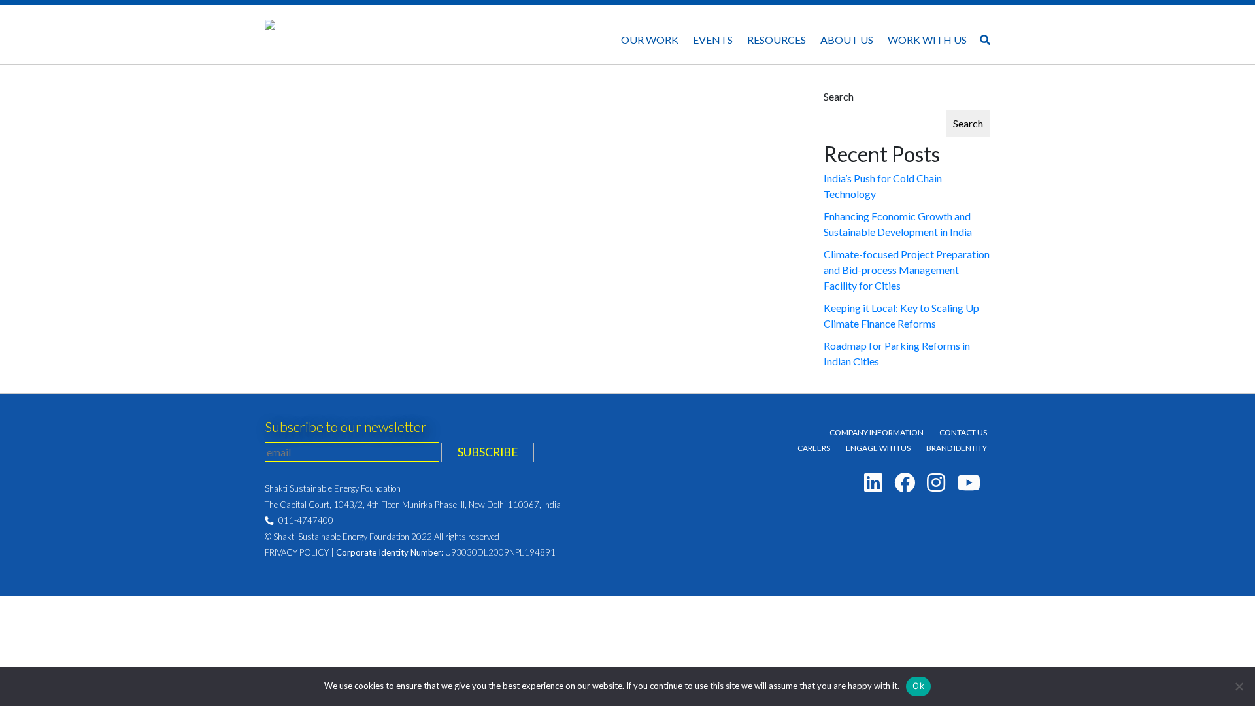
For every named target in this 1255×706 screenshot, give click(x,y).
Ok (918, 686)
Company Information (876, 432)
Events (713, 39)
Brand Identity (956, 448)
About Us (846, 39)
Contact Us (963, 432)
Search (839, 96)
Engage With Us (878, 448)
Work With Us (927, 39)
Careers (813, 448)
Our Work (649, 39)
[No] (1238, 686)
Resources (776, 39)
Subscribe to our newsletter (346, 426)
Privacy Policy (297, 552)
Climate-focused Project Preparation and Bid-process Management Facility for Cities (907, 270)
